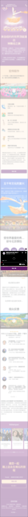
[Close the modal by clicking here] (26, 249)
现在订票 (14, 268)
